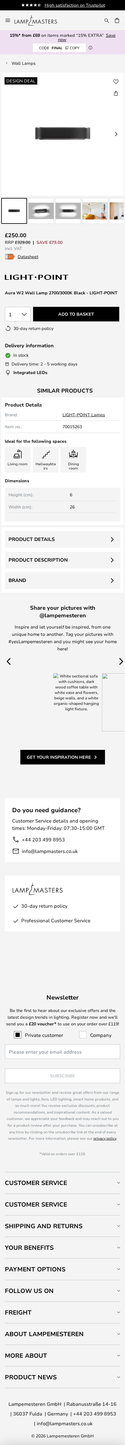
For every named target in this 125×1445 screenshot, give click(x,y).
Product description (38, 559)
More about (26, 1355)
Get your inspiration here (59, 757)
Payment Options (35, 1269)
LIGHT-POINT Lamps (83, 415)
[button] (14, 211)
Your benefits (29, 1247)
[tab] (62, 1183)
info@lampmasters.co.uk (50, 851)
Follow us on (29, 1291)
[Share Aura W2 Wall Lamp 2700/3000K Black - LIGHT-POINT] (115, 93)
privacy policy (104, 1138)
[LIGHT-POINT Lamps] (37, 277)
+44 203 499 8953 (43, 839)
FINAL (59, 47)
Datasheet (28, 256)
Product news (31, 1377)
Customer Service (36, 1183)
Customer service (36, 1204)
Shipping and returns (44, 1226)
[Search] (107, 20)
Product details (31, 539)
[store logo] (39, 20)
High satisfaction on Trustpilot (75, 5)
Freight (18, 1312)
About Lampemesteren (44, 1334)
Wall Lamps (23, 63)
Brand (17, 580)
